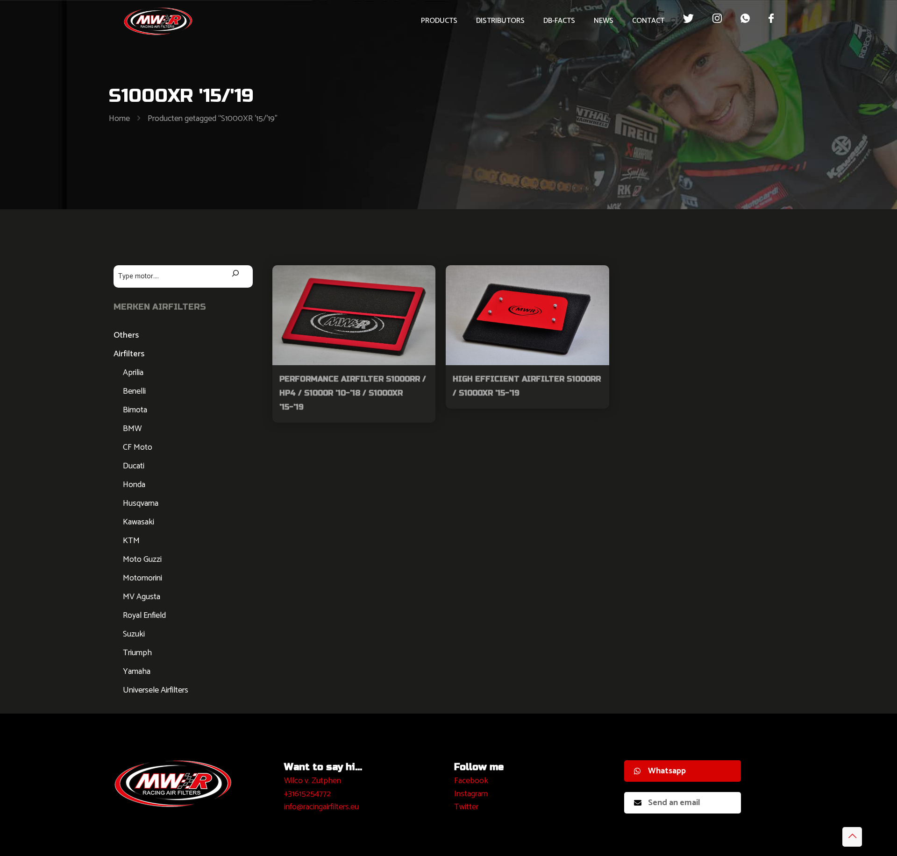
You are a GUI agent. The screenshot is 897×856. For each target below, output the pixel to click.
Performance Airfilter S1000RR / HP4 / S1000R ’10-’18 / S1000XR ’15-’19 (352, 393)
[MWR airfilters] (158, 21)
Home (119, 119)
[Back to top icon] (852, 837)
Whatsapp (667, 771)
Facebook (471, 781)
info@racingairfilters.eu (321, 807)
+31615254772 (307, 794)
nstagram (472, 794)
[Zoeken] (235, 274)
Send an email (674, 803)
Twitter (466, 807)
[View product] (422, 278)
